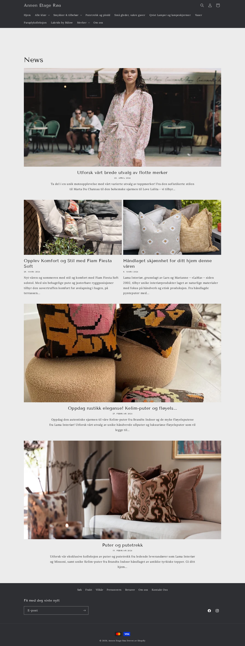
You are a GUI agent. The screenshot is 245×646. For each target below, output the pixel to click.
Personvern (114, 589)
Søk (79, 589)
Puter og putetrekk (122, 545)
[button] (42, 15)
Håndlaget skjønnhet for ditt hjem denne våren (167, 263)
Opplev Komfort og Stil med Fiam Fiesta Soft (68, 263)
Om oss (143, 589)
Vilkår (99, 589)
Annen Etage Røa (117, 640)
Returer (130, 589)
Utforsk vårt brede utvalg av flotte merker (122, 172)
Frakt (88, 589)
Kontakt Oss (160, 589)
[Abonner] (84, 610)
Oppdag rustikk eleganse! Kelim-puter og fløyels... (122, 408)
